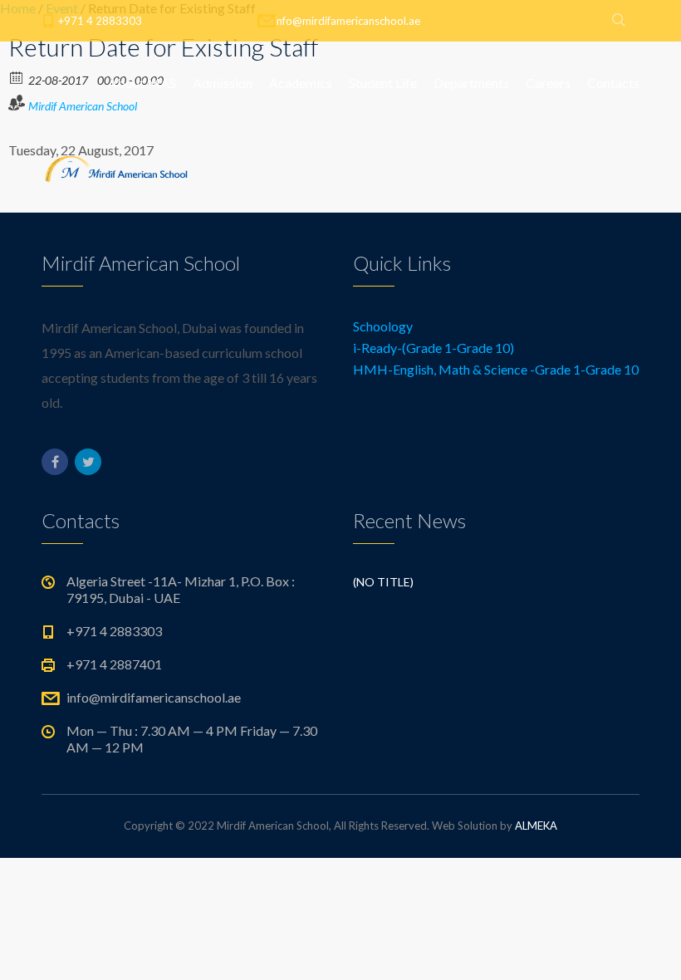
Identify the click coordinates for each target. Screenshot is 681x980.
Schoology (383, 326)
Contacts (613, 83)
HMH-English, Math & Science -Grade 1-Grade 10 (496, 369)
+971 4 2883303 (100, 20)
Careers (548, 83)
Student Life (383, 83)
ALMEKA (536, 825)
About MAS (142, 83)
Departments (471, 83)
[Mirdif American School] (116, 166)
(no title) (383, 582)
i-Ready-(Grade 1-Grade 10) (433, 347)
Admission (222, 83)
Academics (300, 83)
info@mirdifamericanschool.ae (347, 20)
